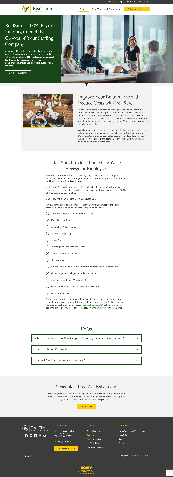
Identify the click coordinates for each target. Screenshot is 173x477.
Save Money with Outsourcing (132, 431)
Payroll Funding (93, 431)
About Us (123, 435)
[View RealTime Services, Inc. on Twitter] (30, 436)
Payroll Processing (94, 447)
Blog (121, 439)
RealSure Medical (94, 439)
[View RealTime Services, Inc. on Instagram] (39, 436)
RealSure (90, 435)
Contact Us (123, 443)
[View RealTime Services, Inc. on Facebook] (26, 436)
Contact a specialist (93, 305)
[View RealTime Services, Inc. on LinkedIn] (35, 436)
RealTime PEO (92, 443)
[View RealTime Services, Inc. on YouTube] (44, 436)
